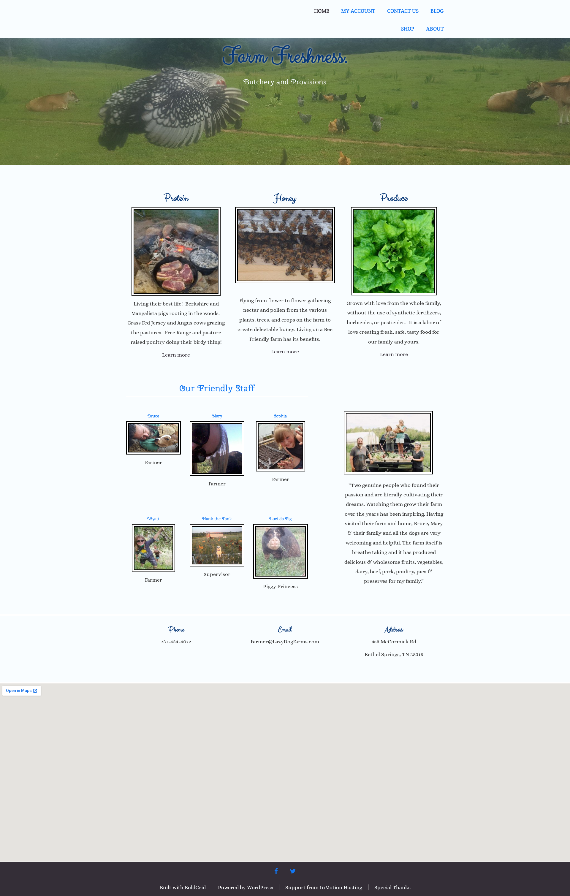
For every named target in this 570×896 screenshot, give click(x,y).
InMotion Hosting (341, 887)
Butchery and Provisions (285, 81)
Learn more (176, 355)
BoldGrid (195, 887)
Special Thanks (392, 887)
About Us (394, 598)
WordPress (260, 887)
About (435, 28)
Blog (437, 10)
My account (358, 10)
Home (321, 10)
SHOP (407, 28)
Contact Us (403, 10)
